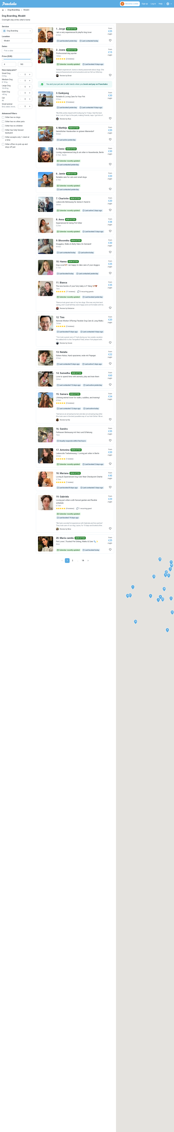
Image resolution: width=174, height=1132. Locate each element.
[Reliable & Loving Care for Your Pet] (75, 106)
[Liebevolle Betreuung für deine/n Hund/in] (75, 204)
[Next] (88, 560)
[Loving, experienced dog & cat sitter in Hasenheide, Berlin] (75, 156)
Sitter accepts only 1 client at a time (17, 138)
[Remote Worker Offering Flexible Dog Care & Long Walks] (75, 330)
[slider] (3, 59)
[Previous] (62, 560)
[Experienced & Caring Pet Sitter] (75, 225)
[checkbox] (3, 117)
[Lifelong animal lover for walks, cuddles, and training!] (75, 407)
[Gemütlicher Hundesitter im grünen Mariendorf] (75, 133)
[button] (133, 587)
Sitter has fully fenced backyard (14, 131)
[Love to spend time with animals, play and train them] (75, 379)
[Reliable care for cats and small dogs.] (75, 181)
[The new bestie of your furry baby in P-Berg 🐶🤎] (75, 295)
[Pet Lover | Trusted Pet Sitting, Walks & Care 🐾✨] (75, 543)
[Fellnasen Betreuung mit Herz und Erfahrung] (75, 434)
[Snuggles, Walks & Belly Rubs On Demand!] (75, 246)
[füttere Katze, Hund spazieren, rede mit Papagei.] (75, 358)
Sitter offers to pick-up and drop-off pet (16, 145)
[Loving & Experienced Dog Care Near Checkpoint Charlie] (75, 480)
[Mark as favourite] (110, 40)
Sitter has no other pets (15, 121)
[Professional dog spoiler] (75, 62)
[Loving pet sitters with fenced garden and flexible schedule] (75, 512)
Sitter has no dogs (12, 117)
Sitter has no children (14, 126)
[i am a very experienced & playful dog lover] (75, 34)
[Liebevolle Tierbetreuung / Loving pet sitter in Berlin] (75, 457)
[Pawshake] (9, 3)
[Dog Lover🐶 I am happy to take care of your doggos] (75, 267)
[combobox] (17, 30)
